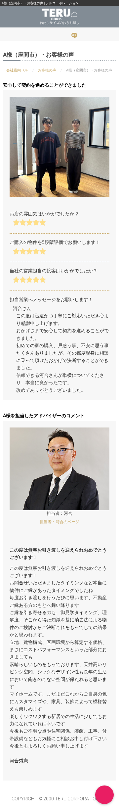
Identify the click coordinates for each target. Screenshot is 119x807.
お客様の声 (47, 70)
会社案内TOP (17, 70)
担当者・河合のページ (59, 521)
